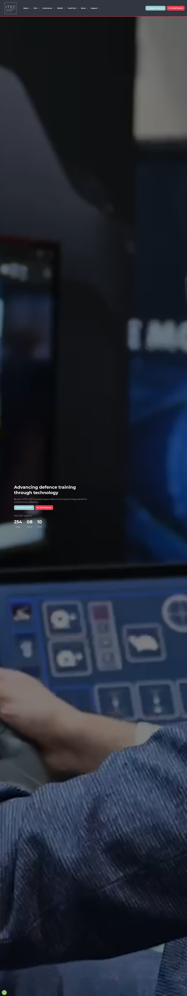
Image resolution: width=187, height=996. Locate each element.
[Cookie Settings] (4, 992)
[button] (156, 8)
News (83, 8)
